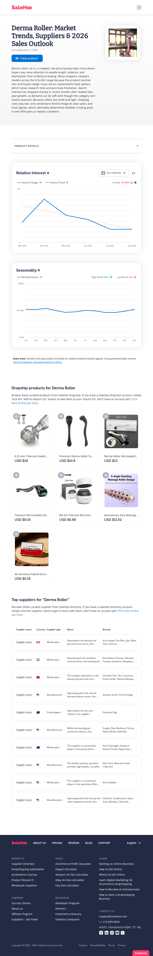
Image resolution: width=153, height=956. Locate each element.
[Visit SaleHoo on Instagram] (112, 932)
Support (104, 843)
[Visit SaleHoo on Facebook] (101, 932)
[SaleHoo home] (19, 843)
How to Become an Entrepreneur (119, 889)
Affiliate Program (22, 914)
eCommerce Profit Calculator (73, 864)
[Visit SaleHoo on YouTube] (117, 932)
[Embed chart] (133, 173)
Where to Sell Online (112, 874)
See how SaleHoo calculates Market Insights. (37, 362)
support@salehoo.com (113, 916)
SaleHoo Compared (67, 919)
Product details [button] (27, 146)
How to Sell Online (110, 869)
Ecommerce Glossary (68, 914)
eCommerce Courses (24, 874)
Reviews (73, 843)
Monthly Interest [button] (29, 277)
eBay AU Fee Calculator (69, 880)
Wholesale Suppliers (24, 885)
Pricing (57, 843)
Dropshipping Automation (28, 869)
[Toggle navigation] (139, 7)
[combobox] (114, 173)
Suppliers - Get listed (25, 919)
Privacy (121, 945)
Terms (111, 945)
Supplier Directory (23, 864)
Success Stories (21, 903)
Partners (60, 908)
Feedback (141, 953)
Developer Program (67, 903)
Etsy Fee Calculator (67, 885)
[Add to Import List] (16, 416)
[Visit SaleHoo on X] (123, 932)
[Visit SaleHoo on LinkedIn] (106, 932)
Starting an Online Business (116, 864)
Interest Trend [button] (57, 182)
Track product (29, 58)
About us (17, 908)
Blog (88, 843)
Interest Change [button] (29, 182)
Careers (83, 945)
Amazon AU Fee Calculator (71, 874)
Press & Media (97, 945)
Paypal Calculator (66, 869)
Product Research (23, 880)
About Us (39, 843)
